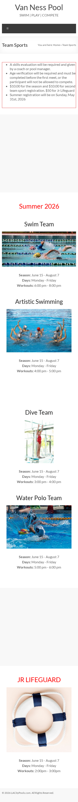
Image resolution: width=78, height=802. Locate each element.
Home (56, 45)
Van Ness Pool (39, 7)
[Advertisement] (39, 153)
